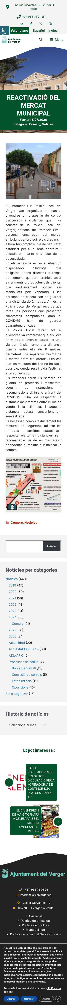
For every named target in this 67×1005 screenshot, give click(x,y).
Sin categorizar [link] (17, 694)
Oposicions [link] (20, 687)
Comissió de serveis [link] (27, 674)
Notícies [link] (48, 124)
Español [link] (39, 30)
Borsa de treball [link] (24, 668)
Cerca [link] (51, 546)
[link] (4, 30)
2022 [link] (12, 604)
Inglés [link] (53, 30)
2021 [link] (12, 598)
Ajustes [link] (46, 998)
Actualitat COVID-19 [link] (24, 649)
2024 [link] (13, 617)
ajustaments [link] (37, 981)
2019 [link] (12, 585)
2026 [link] (13, 636)
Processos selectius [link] (23, 662)
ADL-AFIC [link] (16, 655)
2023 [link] (13, 611)
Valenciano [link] (19, 30)
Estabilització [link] (22, 681)
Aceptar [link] (11, 998)
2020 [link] (13, 592)
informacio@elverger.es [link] (35, 895)
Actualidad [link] (17, 643)
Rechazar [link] (29, 998)
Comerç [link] (34, 124)
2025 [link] (12, 630)
